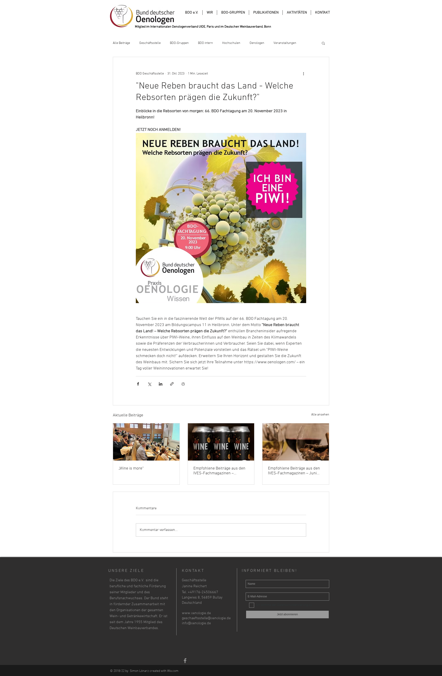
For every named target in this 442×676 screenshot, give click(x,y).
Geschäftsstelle (150, 43)
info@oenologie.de (196, 623)
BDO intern (205, 43)
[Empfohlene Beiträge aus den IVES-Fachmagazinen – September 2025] (221, 442)
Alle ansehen (320, 415)
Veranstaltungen (284, 43)
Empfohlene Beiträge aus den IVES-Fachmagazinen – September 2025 (219, 471)
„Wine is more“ (131, 468)
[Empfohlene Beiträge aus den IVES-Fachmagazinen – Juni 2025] (295, 442)
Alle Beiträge (121, 43)
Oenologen (257, 43)
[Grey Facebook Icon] (185, 660)
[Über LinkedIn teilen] (160, 384)
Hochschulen (231, 43)
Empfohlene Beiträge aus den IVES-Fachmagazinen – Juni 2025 (294, 471)
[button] (323, 43)
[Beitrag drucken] (183, 384)
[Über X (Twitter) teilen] (149, 384)
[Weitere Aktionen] (303, 73)
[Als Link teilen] (172, 384)
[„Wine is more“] (146, 442)
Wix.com (172, 671)
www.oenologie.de (196, 613)
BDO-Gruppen (179, 43)
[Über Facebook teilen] (138, 384)
